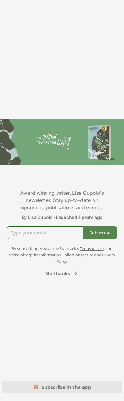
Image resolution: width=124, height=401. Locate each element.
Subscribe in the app (66, 387)
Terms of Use (92, 248)
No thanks (57, 273)
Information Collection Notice (66, 255)
